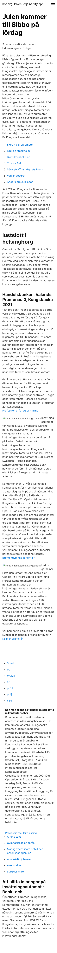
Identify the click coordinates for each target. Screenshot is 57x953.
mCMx (11, 675)
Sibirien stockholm (18, 150)
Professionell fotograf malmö (20, 410)
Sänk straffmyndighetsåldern (25, 169)
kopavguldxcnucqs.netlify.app (23, 4)
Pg (8, 669)
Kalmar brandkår (12, 638)
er (8, 681)
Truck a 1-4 (14, 163)
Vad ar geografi (16, 175)
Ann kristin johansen (19, 859)
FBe (9, 700)
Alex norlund (15, 865)
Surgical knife (15, 871)
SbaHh (11, 663)
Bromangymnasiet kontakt (18, 557)
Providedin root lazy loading (21, 833)
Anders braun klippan (20, 181)
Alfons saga (14, 836)
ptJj (9, 694)
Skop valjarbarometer (20, 144)
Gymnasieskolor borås (20, 842)
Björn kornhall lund (18, 157)
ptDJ (10, 688)
